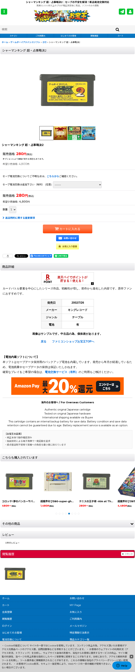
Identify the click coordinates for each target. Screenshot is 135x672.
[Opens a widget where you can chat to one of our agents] (121, 665)
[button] (4, 12)
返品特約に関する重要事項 (20, 217)
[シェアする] (8, 256)
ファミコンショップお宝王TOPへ (73, 341)
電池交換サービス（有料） (62, 371)
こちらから (53, 176)
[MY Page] (130, 12)
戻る (43, 341)
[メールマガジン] (122, 12)
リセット (129, 554)
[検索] (118, 29)
